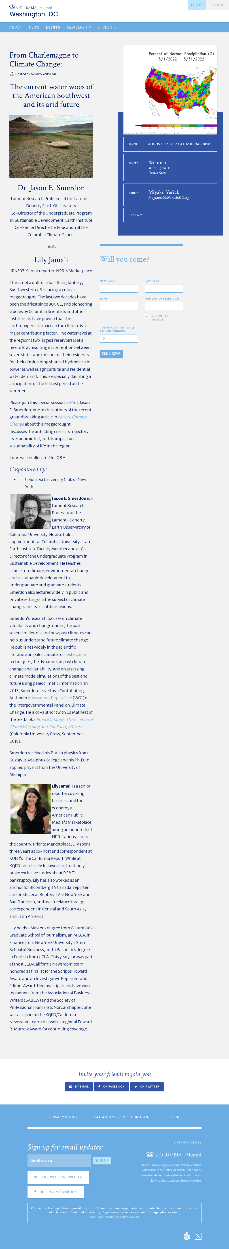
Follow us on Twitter (61, 1177)
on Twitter (149, 1086)
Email (104, 298)
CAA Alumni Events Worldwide (123, 1117)
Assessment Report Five (50, 697)
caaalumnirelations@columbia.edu (170, 1175)
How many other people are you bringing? (117, 329)
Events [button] (53, 27)
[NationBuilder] (189, 1235)
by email (81, 1086)
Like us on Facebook (57, 1192)
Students (107, 27)
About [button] (15, 27)
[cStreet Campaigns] (198, 1235)
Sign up (218, 5)
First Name (107, 281)
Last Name (152, 281)
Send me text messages (161, 318)
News (34, 27)
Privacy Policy (63, 1117)
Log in (197, 5)
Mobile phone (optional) (163, 298)
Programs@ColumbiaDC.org (168, 197)
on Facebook (113, 1086)
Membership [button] (79, 27)
